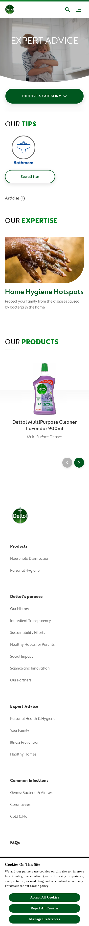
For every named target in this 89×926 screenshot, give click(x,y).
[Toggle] (79, 9)
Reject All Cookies (45, 908)
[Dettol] (13, 9)
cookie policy (39, 886)
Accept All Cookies (44, 897)
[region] (44, 891)
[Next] (79, 463)
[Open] (67, 9)
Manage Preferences (44, 919)
